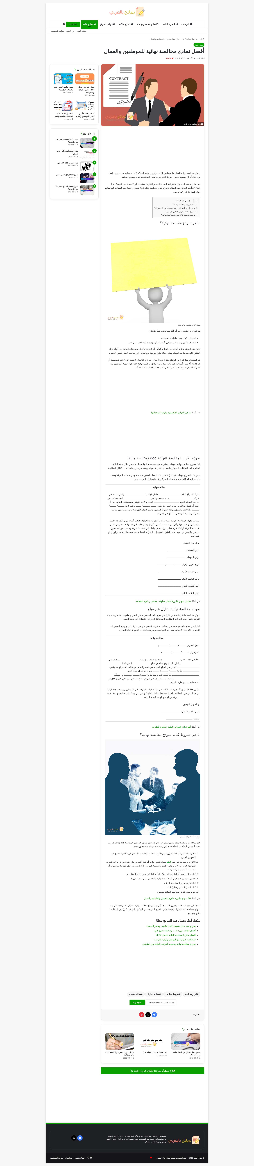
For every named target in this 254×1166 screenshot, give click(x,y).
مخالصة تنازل (153, 994)
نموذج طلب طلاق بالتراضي (67, 163)
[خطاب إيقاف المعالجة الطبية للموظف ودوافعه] (63, 105)
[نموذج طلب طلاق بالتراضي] (87, 166)
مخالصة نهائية (135, 994)
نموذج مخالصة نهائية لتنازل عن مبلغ (180, 211)
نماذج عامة (88, 24)
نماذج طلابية (125, 24)
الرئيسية (185, 24)
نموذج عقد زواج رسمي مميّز (67, 174)
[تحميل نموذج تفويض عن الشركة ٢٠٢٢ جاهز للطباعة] (119, 1041)
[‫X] (148, 1014)
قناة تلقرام (73, 24)
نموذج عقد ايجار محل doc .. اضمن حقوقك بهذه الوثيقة (86, 90)
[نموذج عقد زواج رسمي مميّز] (87, 178)
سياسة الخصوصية (57, 31)
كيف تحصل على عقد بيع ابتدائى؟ (155, 1052)
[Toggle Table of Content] (195, 201)
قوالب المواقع (106, 24)
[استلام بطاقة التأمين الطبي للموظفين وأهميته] (84, 105)
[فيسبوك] (154, 1014)
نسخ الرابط (137, 1002)
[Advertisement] (152, 148)
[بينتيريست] (141, 1014)
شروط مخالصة (172, 994)
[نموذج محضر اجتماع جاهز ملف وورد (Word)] (87, 190)
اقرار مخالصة (191, 994)
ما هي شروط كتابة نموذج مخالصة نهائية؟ (178, 215)
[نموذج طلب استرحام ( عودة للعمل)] (87, 155)
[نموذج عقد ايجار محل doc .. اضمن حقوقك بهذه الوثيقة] (84, 78)
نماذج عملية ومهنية (148, 24)
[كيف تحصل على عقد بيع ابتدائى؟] (152, 1041)
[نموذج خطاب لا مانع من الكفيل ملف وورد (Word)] (185, 1041)
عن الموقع (70, 31)
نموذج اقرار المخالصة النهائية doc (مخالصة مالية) (174, 208)
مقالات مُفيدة (81, 31)
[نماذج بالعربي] (127, 11)
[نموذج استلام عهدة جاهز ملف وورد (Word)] (87, 143)
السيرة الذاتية (169, 24)
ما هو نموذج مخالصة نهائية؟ (184, 204)
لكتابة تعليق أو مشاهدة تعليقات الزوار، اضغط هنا (153, 1070)
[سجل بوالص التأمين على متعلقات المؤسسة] (63, 78)
